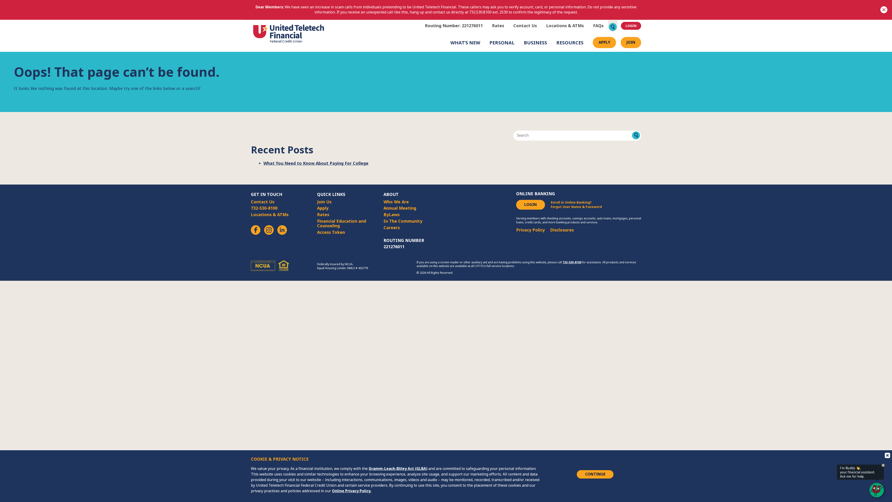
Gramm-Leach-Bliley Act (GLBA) (398, 468)
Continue (595, 474)
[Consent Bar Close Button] (887, 455)
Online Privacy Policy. (351, 491)
